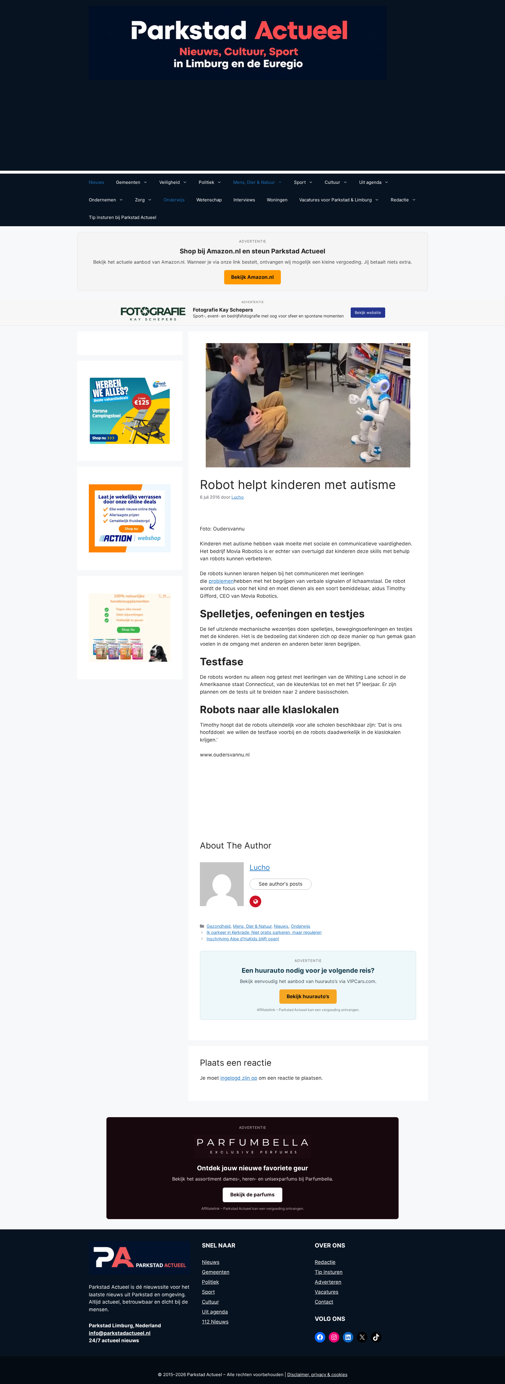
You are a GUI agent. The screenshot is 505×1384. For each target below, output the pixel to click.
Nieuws (96, 182)
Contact (324, 1302)
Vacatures (326, 1292)
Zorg (140, 200)
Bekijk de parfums (252, 1195)
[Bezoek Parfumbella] (252, 1146)
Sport (300, 182)
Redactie (400, 200)
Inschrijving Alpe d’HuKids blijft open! (243, 938)
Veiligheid (169, 182)
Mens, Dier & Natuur (254, 182)
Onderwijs (174, 200)
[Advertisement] (252, 130)
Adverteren (328, 1282)
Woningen (277, 200)
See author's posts (280, 884)
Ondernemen (102, 200)
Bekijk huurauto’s (308, 996)
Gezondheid (219, 926)
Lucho (260, 867)
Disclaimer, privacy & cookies (317, 1374)
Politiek (206, 182)
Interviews (244, 200)
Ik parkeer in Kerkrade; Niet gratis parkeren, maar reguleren (264, 932)
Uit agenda (370, 182)
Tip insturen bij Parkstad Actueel (122, 217)
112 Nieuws (215, 1322)
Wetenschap (209, 200)
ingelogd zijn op (238, 1078)
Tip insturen (329, 1272)
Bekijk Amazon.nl (252, 277)
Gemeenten (128, 182)
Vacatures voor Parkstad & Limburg (335, 200)
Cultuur (332, 182)
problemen (221, 581)
